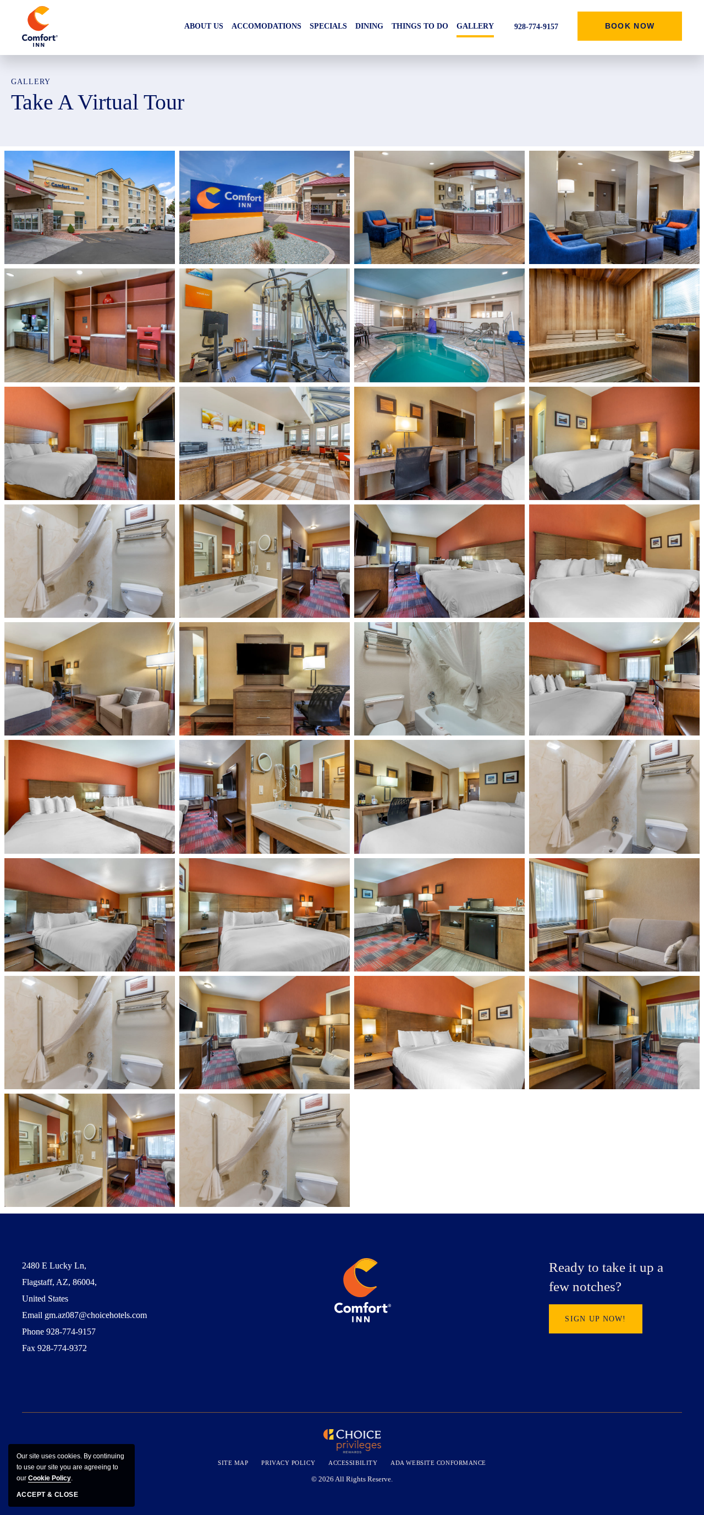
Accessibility (352, 1462)
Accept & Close (47, 1494)
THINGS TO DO (420, 26)
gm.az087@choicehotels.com (96, 1315)
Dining (369, 26)
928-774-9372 (62, 1348)
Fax (28, 1348)
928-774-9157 (71, 1331)
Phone (33, 1331)
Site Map (233, 1462)
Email (32, 1315)
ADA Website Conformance (438, 1462)
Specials (328, 26)
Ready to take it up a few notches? (606, 1277)
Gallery (475, 26)
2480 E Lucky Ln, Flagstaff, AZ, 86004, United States (59, 1282)
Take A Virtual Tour (97, 102)
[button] (630, 26)
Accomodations (266, 26)
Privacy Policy (288, 1462)
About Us (203, 26)
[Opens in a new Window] (26, 1381)
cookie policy (49, 1478)
